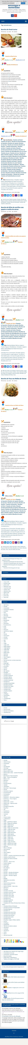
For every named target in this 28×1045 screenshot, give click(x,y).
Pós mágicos (6, 664)
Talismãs (5, 697)
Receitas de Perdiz (5, 176)
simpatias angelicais (8, 675)
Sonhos (5, 692)
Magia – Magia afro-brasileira (10, 823)
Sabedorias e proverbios (9, 880)
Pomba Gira (6, 864)
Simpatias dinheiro (8, 678)
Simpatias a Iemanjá (16, 186)
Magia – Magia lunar (8, 837)
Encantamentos (5, 183)
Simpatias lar (6, 681)
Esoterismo (6, 795)
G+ (14, 1033)
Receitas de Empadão (6, 174)
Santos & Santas (7, 884)
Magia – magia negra (8, 838)
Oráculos (6, 860)
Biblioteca (6, 780)
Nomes (5, 850)
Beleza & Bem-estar (8, 771)
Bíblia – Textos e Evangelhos (10, 777)
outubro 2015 (7, 589)
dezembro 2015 (7, 586)
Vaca (14, 374)
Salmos (5, 669)
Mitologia (6, 655)
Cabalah (5, 785)
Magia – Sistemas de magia (10, 844)
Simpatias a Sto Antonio (6, 189)
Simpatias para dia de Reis (10, 912)
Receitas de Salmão (21, 172)
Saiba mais (17, 3)
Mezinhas (8, 179)
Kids (5, 640)
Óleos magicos (7, 657)
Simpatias (6, 672)
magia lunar (6, 651)
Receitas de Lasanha (18, 174)
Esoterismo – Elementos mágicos (11, 797)
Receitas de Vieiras (6, 141)
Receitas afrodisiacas (19, 154)
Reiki (5, 877)
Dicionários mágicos (8, 791)
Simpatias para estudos (9, 915)
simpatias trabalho (8, 690)
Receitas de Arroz (14, 153)
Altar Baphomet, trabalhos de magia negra (13, 951)
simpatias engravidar (8, 680)
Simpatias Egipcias (8, 909)
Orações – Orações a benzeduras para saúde (14, 855)
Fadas (5, 628)
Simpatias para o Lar (5, 360)
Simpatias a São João (8, 893)
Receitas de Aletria (10, 151)
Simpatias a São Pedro (9, 896)
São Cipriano (6, 671)
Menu (2, 21)
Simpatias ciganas (5, 184)
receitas (15, 31)
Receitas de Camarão (13, 144)
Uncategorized (7, 698)
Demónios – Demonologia (10, 788)
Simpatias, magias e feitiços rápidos (12, 919)
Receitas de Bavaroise (14, 166)
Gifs (4, 632)
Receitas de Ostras (16, 141)
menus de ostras (8, 372)
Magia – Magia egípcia (9, 834)
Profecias (6, 869)
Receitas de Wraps (10, 172)
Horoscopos (19, 181)
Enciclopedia (7, 794)
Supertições (6, 924)
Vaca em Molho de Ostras (14, 549)
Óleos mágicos (7, 852)
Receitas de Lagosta (13, 143)
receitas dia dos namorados (13, 202)
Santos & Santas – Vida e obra (10, 886)
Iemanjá (5, 637)
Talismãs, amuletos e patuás (10, 926)
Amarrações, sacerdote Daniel (11, 954)
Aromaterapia (7, 766)
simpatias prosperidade (9, 683)
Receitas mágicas (8, 154)
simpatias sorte (7, 689)
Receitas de (18, 151)
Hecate (5, 634)
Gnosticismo (6, 811)
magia (5, 643)
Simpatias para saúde (8, 916)
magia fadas (6, 649)
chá (9, 74)
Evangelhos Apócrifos (9, 806)
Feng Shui (20, 359)
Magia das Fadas (12, 181)
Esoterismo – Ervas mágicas (10, 798)
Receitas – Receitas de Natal (10, 873)
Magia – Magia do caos (9, 831)
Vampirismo (6, 930)
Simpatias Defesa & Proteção (10, 906)
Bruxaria (5, 782)
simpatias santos (7, 687)
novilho (14, 372)
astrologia (6, 615)
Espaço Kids (6, 800)
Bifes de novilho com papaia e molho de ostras (13, 370)
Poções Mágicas (5, 347)
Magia (5, 820)
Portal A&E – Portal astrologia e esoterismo (14, 5)
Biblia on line (7, 778)
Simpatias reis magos (8, 686)
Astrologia (6, 768)
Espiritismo (6, 804)
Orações (5, 658)
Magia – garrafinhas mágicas (10, 821)
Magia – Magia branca (9, 824)
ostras (18, 372)
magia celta (6, 644)
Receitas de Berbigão (14, 171)
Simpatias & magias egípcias (16, 184)
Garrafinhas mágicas (8, 631)
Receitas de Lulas (12, 163)
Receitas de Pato (11, 169)
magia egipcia (7, 648)
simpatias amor (7, 674)
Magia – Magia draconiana (10, 832)
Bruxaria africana (7, 783)
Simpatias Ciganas (8, 677)
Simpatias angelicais (17, 188)
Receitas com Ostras (17, 548)
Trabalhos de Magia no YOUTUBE (11, 959)
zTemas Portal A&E (8, 935)
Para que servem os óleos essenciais (12, 660)
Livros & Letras (7, 817)
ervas (5, 626)
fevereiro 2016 (7, 583)
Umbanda (6, 929)
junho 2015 (6, 595)
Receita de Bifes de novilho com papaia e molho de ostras (12, 208)
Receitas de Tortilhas (12, 159)
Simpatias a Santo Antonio (10, 892)
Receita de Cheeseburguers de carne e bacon (14, 563)
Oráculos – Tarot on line (9, 861)
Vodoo (5, 932)
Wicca (2, 354)
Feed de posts (7, 709)
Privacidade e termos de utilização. (11, 1016)
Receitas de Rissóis (12, 161)
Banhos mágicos (20, 345)
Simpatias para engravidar (11, 359)
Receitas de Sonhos (13, 149)
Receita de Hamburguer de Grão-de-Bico (13, 561)
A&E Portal (6, 605)
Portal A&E (6, 663)
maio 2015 (6, 597)
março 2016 (6, 581)
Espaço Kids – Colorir (8, 801)
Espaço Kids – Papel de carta (10, 803)
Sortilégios (6, 923)
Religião (5, 878)
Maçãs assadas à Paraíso (15, 199)
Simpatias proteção (8, 684)
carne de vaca (6, 199)
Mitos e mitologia (8, 847)
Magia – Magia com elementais (11, 827)
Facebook (14, 1030)
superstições (6, 695)
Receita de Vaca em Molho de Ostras (13, 378)
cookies (5, 621)
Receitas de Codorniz (12, 167)
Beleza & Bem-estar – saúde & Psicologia (13, 772)
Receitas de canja (17, 156)
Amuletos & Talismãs (6, 186)
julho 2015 (6, 594)
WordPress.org (7, 712)
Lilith (5, 641)
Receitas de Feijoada (13, 164)
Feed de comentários (9, 711)
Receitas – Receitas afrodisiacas (11, 872)
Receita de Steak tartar (9, 29)
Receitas (7, 60)
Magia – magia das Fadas (9, 829)
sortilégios (6, 693)
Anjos (12, 179)
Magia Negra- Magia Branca (10, 957)
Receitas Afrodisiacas (12, 64)
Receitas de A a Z (20, 60)
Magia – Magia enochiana (9, 835)
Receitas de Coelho (14, 158)
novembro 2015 (7, 588)
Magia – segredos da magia (10, 843)
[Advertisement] (14, 739)
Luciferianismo (7, 818)
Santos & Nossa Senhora (9, 883)
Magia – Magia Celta (8, 826)
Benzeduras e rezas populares (11, 775)
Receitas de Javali (15, 176)
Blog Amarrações (8, 956)
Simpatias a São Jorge (9, 895)
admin (9, 31)
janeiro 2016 (6, 585)
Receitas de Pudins (11, 148)
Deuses (5, 789)
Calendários (6, 786)
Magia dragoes (7, 646)
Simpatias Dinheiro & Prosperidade (12, 907)
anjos (5, 612)
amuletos (6, 611)
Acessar (5, 707)
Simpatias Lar (7, 910)
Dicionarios (6, 623)
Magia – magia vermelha (9, 841)
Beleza (13, 345)
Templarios (6, 927)
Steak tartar (8, 203)
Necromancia (7, 849)
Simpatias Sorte (7, 918)
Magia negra (6, 652)
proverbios (6, 666)
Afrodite (11, 347)
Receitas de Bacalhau (11, 146)
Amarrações (20, 183)
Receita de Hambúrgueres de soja (12, 568)
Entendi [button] (23, 3)
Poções (5, 661)
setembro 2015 (7, 591)
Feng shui (6, 629)
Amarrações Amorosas (9, 953)
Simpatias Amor (13, 183)
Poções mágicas (7, 863)
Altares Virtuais (7, 762)
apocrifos (6, 614)
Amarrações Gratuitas (9, 609)
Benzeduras (6, 620)
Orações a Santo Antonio (9, 857)
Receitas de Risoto (17, 140)
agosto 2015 (6, 592)
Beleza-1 (6, 774)
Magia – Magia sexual (9, 840)
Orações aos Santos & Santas (10, 858)
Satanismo (6, 887)
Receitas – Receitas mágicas (10, 875)
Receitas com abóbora (6, 156)
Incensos (6, 638)
